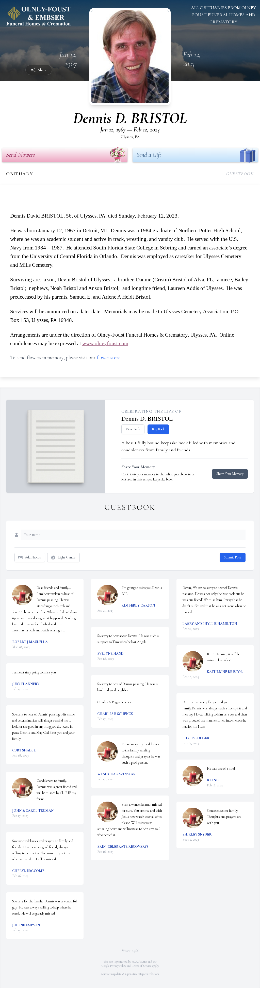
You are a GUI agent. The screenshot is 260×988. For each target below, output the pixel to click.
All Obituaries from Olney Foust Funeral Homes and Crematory (223, 15)
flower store (108, 358)
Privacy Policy (118, 965)
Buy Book (158, 429)
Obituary (19, 174)
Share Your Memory (229, 474)
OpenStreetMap (134, 974)
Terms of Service (141, 965)
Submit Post (232, 557)
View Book (133, 429)
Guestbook (240, 174)
